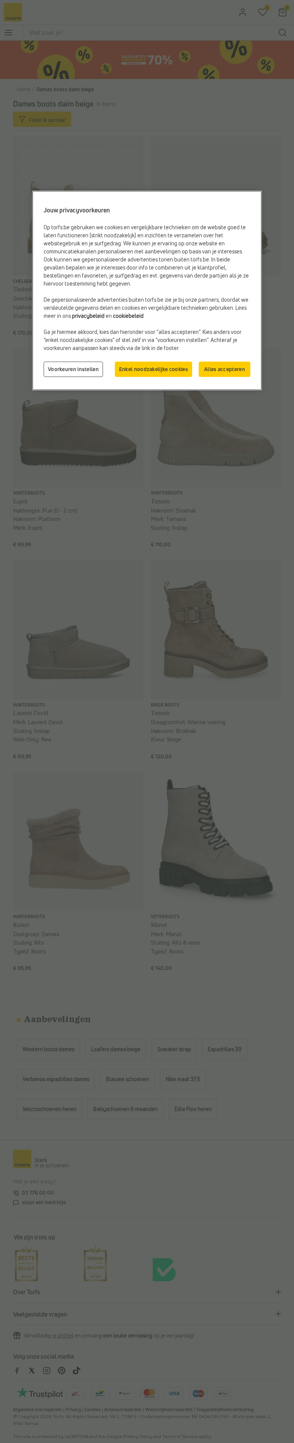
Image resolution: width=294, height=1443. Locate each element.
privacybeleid (88, 315)
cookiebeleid (128, 315)
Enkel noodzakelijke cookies (153, 369)
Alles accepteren (224, 369)
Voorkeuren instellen (73, 369)
